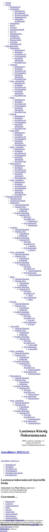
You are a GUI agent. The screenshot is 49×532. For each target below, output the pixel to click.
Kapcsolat (13, 42)
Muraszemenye (15, 164)
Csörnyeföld (14, 131)
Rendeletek (19, 52)
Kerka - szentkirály (17, 147)
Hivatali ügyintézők (22, 15)
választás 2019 (24, 215)
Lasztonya (13, 65)
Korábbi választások (22, 213)
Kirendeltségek (20, 13)
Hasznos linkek (15, 40)
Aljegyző (13, 28)
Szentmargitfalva (34, 419)
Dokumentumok (20, 17)
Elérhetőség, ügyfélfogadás (20, 20)
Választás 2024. (20, 207)
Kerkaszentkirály (34, 370)
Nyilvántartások (20, 56)
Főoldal (8, 3)
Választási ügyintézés (17, 201)
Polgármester (14, 23)
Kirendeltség (14, 9)
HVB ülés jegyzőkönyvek (29, 218)
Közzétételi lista (15, 44)
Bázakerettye (14, 48)
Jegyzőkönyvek (20, 54)
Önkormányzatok (11, 46)
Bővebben (3, 531)
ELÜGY (13, 32)
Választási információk (13, 197)
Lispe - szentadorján (17, 81)
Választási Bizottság (22, 205)
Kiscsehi (13, 114)
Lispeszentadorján (34, 271)
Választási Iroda (16, 199)
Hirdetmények (15, 7)
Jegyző (12, 25)
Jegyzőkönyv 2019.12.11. (15, 452)
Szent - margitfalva (17, 180)
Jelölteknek (23, 211)
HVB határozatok (30, 223)
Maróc (12, 98)
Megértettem (4, 529)
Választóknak (24, 209)
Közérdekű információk (19, 59)
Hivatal (8, 5)
